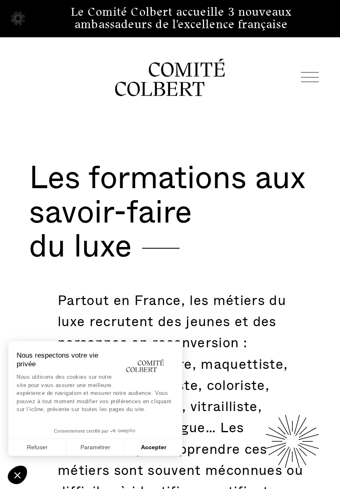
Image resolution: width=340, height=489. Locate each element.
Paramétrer (95, 447)
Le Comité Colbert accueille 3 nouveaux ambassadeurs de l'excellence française (181, 18)
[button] (17, 475)
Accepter (153, 447)
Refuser (37, 447)
